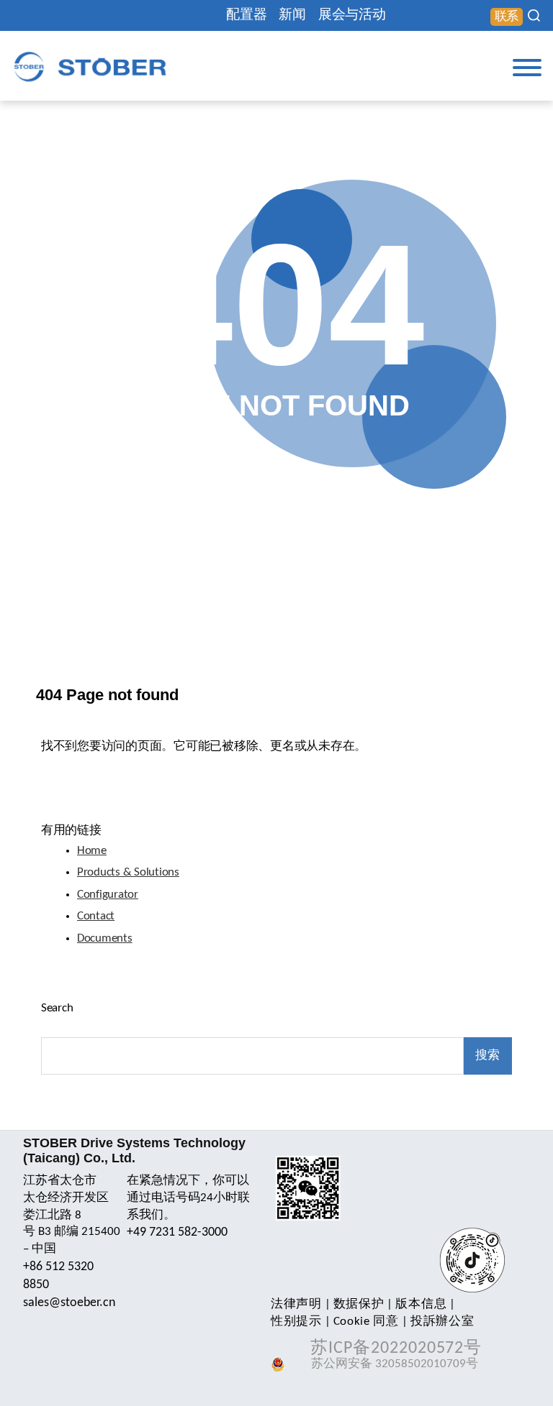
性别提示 (296, 1321)
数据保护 (359, 1304)
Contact (95, 916)
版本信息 (420, 1304)
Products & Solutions (128, 872)
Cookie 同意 (366, 1321)
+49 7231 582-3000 (177, 1232)
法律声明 (296, 1304)
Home (92, 851)
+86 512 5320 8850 (58, 1276)
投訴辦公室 (442, 1321)
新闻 (292, 15)
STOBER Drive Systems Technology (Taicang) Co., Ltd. (134, 1150)
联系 (507, 17)
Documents (104, 938)
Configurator (107, 894)
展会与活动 (352, 15)
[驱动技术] (90, 66)
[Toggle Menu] (527, 67)
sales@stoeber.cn (69, 1303)
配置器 (246, 15)
